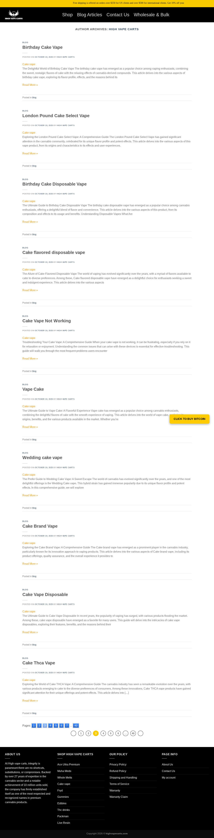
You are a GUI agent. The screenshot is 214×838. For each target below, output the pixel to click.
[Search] (193, 15)
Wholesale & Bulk (151, 14)
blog (25, 42)
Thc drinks (63, 810)
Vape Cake (33, 389)
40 (75, 725)
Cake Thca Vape (38, 663)
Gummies (63, 796)
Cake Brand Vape (40, 526)
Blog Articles (89, 14)
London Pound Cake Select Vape (55, 115)
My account (168, 777)
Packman (63, 816)
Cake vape (28, 64)
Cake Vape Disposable (45, 594)
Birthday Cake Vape (42, 47)
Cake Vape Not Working (46, 320)
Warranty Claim (119, 796)
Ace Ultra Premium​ (68, 764)
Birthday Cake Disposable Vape (54, 184)
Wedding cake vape (42, 457)
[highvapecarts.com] (19, 14)
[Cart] (202, 14)
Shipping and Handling (123, 777)
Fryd (60, 790)
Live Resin (63, 822)
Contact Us (117, 14)
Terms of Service (119, 784)
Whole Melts (64, 777)
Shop (67, 14)
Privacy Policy (118, 764)
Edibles (61, 803)
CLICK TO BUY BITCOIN (189, 419)
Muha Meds (64, 771)
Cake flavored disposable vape (53, 252)
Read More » (30, 84)
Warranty (115, 790)
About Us (167, 764)
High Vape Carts (124, 29)
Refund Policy (118, 771)
